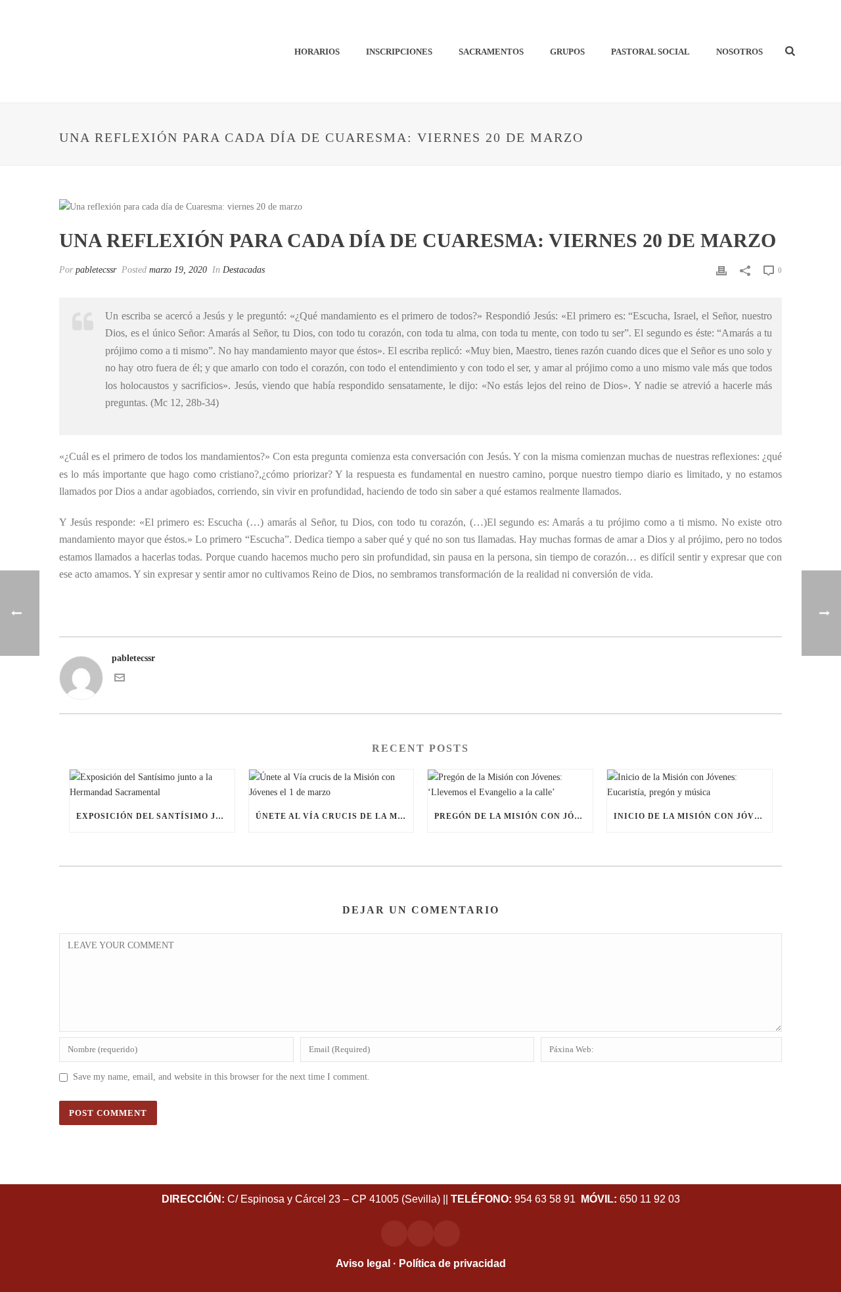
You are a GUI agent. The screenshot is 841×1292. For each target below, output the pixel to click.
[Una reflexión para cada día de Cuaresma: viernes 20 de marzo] (420, 206)
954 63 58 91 (514, 1199)
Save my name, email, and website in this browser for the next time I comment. (221, 1077)
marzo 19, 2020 (178, 270)
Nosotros (739, 52)
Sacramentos (491, 52)
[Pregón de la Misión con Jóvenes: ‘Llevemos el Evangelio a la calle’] (510, 785)
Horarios (317, 52)
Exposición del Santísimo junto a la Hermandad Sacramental (155, 816)
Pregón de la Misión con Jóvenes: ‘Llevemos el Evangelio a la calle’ (513, 816)
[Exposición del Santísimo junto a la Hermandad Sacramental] (152, 785)
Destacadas (244, 270)
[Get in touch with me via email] (119, 680)
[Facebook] (420, 1233)
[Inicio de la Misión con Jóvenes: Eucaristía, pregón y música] (689, 785)
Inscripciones (399, 52)
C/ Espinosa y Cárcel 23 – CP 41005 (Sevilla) (301, 1199)
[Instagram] (394, 1233)
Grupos (567, 52)
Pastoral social (650, 52)
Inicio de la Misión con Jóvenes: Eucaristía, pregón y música (693, 816)
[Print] (721, 269)
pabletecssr (96, 270)
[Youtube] (447, 1233)
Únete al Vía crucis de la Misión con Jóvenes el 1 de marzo (335, 816)
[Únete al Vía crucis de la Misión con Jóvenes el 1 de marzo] (331, 785)
